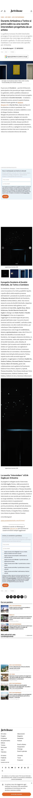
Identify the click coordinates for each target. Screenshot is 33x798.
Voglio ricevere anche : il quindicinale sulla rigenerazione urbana (16, 560)
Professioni (4, 738)
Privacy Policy (26, 193)
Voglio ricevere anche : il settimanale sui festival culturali (16, 572)
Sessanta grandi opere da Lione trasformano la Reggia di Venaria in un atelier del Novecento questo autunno (20, 627)
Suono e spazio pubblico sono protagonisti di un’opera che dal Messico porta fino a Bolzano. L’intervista (20, 696)
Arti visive (8, 17)
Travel (19, 758)
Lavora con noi (5, 762)
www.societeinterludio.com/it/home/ (13, 520)
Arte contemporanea (18, 17)
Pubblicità (3, 758)
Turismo (3, 745)
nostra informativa (12, 578)
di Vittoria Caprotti (14, 698)
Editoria (3, 743)
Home (2, 17)
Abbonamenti (21, 734)
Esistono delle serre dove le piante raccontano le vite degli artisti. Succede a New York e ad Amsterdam (19, 686)
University (20, 755)
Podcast (19, 740)
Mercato (11, 615)
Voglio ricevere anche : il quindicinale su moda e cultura (17, 564)
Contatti (3, 760)
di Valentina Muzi (13, 621)
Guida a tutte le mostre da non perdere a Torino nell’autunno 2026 (19, 608)
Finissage (19, 749)
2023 (6, 52)
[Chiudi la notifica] (31, 783)
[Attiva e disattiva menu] (2, 11)
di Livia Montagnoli (8, 48)
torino (12, 52)
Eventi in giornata (22, 751)
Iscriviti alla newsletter (16, 794)
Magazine (20, 736)
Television (3, 752)
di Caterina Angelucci (15, 689)
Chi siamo (3, 755)
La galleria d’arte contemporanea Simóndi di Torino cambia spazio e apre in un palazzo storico (20, 618)
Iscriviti (5, 196)
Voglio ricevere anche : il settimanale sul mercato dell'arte (15, 556)
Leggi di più (29, 635)
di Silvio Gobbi (13, 680)
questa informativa (11, 580)
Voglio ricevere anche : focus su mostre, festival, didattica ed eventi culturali (15, 552)
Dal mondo (4, 747)
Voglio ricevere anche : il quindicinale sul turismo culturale (16, 568)
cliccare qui (14, 528)
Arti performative (5, 740)
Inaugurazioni (21, 747)
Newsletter (20, 738)
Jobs (2, 749)
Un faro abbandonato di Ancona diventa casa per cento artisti (19, 667)
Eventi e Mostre (21, 744)
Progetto (3, 736)
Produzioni (20, 760)
